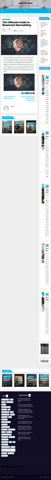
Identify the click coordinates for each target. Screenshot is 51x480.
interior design (12, 429)
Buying (11, 399)
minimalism (9, 432)
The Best (13, 447)
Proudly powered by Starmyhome (7, 477)
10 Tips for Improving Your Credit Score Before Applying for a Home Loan (25, 411)
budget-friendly (5, 399)
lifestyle (3, 432)
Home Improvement (6, 19)
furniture (12, 414)
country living (10, 402)
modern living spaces (6, 434)
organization (11, 437)
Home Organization (43, 376)
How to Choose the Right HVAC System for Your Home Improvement (25, 428)
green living (4, 417)
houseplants (4, 429)
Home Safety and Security (7, 376)
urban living (11, 453)
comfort (3, 402)
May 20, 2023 (7, 382)
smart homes (5, 444)
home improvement (6, 422)
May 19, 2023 (19, 382)
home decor (4, 419)
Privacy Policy (46, 477)
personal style (5, 442)
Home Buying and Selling (47, 77)
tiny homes (4, 453)
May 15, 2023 (31, 382)
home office (21, 30)
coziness (4, 404)
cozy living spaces (6, 407)
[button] (24, 10)
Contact (41, 477)
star (10, 29)
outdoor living (5, 439)
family (17, 30)
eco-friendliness (5, 412)
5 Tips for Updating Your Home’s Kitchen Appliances (27, 98)
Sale (14, 442)
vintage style (4, 455)
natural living (5, 437)
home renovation (5, 427)
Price (10, 442)
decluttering (4, 409)
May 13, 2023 (44, 382)
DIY (9, 409)
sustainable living (5, 447)
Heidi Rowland (25, 3)
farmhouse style (5, 414)
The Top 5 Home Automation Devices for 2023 (43, 33)
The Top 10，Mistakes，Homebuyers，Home (7, 450)
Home (10, 417)
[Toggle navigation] (48, 11)
